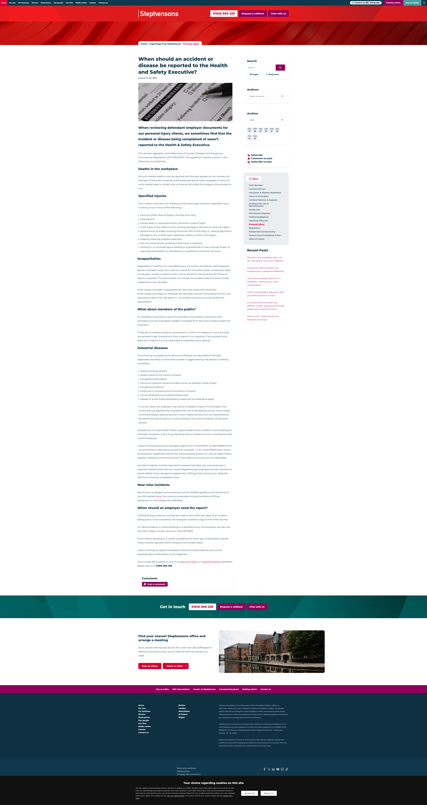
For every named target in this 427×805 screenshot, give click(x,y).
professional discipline (270, 714)
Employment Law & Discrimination (259, 204)
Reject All (268, 793)
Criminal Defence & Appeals (263, 200)
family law (229, 714)
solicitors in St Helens (249, 708)
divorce (236, 714)
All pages (254, 74)
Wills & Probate (257, 239)
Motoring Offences (258, 220)
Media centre (81, 3)
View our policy (265, 746)
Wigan (182, 717)
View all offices (150, 666)
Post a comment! (156, 584)
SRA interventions (181, 689)
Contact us (103, 3)
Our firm (69, 3)
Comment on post (261, 158)
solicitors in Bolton (264, 705)
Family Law (254, 209)
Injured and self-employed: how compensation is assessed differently (265, 269)
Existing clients (393, 3)
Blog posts (274, 74)
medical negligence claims (253, 711)
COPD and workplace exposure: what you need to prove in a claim (265, 294)
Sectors (35, 3)
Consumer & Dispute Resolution (265, 192)
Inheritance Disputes (259, 213)
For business (23, 3)
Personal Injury (191, 44)
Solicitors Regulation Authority (261, 730)
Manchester (184, 711)
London (182, 708)
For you (12, 3)
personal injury (189, 561)
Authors (253, 89)
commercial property (253, 717)
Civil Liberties (256, 185)
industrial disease (210, 561)
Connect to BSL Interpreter (367, 3)
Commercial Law (257, 189)
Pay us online (412, 3)
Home (3, 3)
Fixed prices (46, 3)
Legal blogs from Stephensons (165, 44)
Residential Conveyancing (262, 231)
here (158, 496)
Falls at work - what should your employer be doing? (263, 318)
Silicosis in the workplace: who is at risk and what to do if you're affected (265, 259)
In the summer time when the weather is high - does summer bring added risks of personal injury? (265, 305)
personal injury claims (271, 711)
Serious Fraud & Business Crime (265, 235)
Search (252, 61)
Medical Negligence (259, 217)
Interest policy (183, 771)
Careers (92, 3)
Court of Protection (259, 196)
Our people (58, 3)
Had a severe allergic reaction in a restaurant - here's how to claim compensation (263, 281)
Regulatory (254, 228)
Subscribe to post (261, 161)
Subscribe (257, 155)
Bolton (182, 705)
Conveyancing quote (229, 689)
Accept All (250, 793)
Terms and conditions (186, 768)
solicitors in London (235, 708)
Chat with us (278, 13)
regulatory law (237, 717)
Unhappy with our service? (189, 774)
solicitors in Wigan (267, 708)
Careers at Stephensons (204, 689)
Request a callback (253, 13)
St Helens (183, 714)
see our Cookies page (176, 796)
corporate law (227, 717)
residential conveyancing (251, 714)
